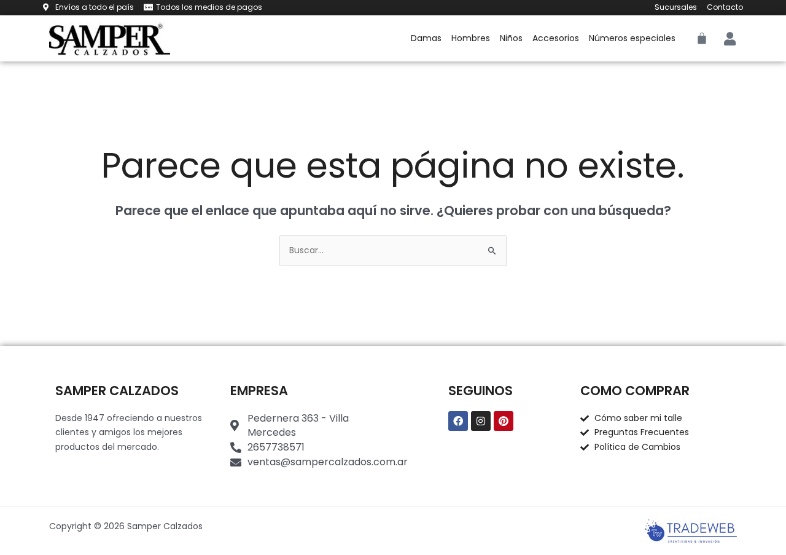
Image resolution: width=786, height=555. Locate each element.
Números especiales (632, 38)
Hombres (470, 38)
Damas (426, 38)
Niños (511, 38)
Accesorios (555, 38)
